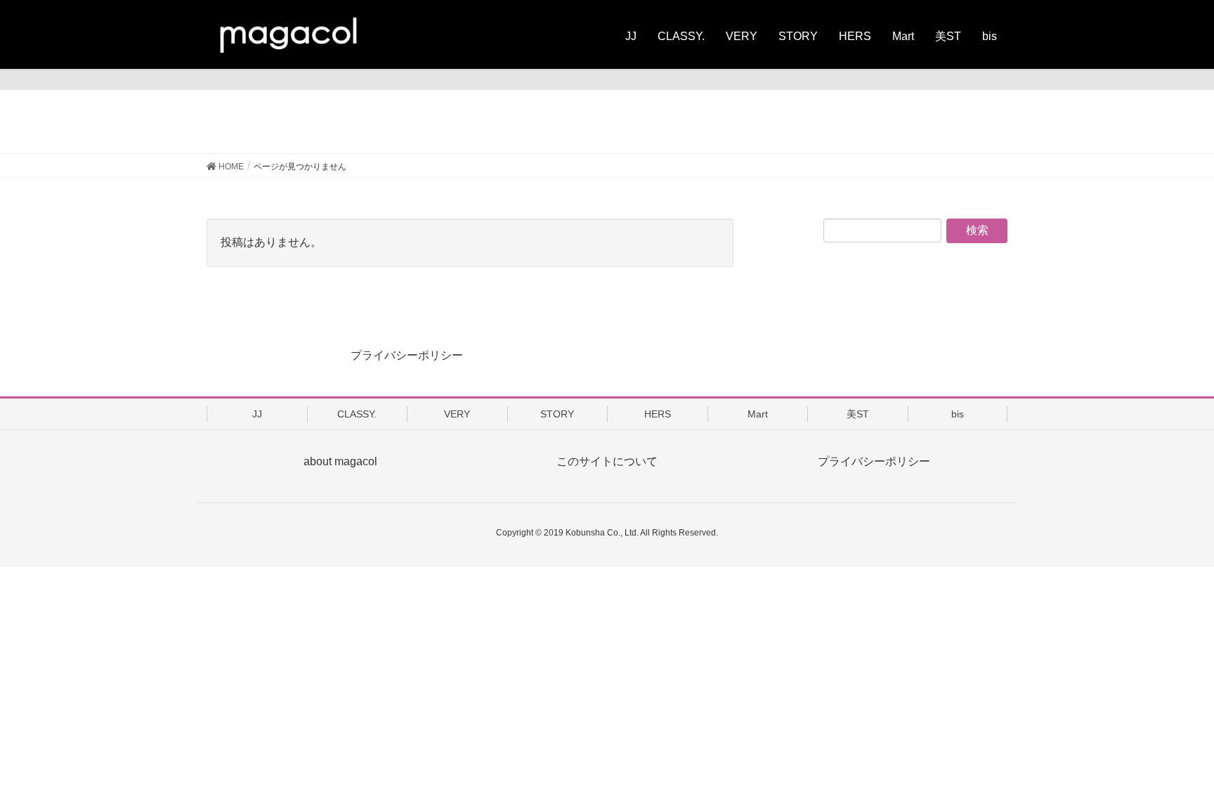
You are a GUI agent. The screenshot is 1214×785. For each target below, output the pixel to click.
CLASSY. (357, 414)
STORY (557, 414)
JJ (257, 414)
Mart (758, 414)
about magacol (340, 461)
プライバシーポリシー (407, 355)
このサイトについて (607, 461)
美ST (858, 414)
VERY (457, 414)
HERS (657, 414)
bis (957, 414)
